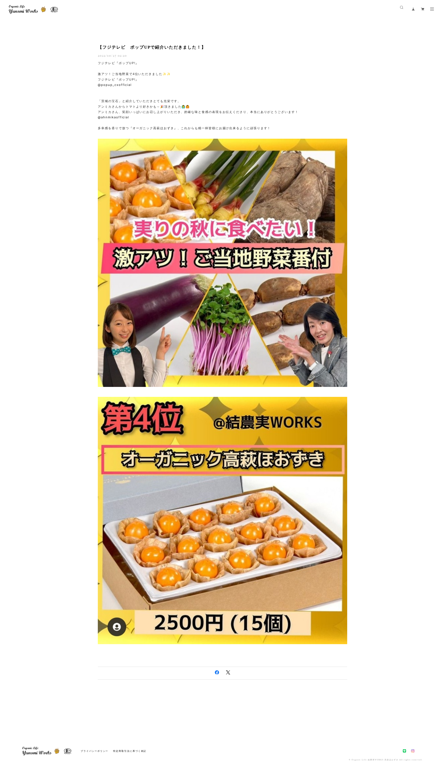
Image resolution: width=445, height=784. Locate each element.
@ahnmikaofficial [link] (113, 117)
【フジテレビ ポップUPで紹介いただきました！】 (152, 47)
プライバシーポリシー (94, 751)
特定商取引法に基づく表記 (129, 751)
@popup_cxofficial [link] (115, 85)
